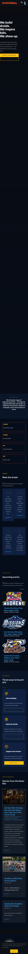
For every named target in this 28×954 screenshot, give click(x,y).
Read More (8, 517)
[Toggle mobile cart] (25, 4)
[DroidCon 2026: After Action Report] (14, 864)
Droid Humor (15, 818)
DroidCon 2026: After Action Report (13, 879)
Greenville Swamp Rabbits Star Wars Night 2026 (12, 657)
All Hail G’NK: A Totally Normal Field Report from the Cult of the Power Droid (13, 811)
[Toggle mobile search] (21, 2)
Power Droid (20, 820)
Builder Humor (18, 817)
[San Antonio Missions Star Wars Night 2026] (14, 622)
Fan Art (12, 820)
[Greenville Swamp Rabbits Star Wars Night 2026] (14, 646)
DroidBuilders (7, 820)
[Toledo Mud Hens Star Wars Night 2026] (14, 598)
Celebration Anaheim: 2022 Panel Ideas (13, 905)
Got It (14, 951)
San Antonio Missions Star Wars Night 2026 (13, 633)
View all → (23, 589)
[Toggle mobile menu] (25, 2)
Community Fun (7, 818)
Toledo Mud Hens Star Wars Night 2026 (13, 609)
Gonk (16, 820)
